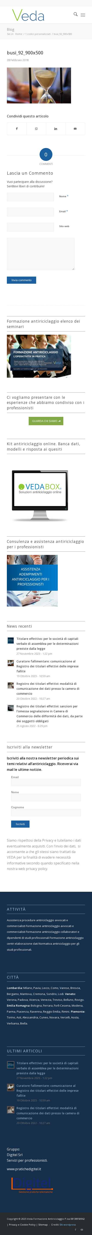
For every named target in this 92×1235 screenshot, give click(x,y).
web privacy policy (32, 868)
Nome (63, 196)
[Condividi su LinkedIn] (55, 129)
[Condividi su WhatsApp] (36, 129)
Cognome (17, 807)
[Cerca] (73, 14)
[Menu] (83, 15)
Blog (10, 29)
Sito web (64, 226)
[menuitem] (73, 14)
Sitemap (43, 1224)
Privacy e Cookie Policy (22, 1224)
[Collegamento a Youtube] (82, 1229)
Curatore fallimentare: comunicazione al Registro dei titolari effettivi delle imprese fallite (47, 666)
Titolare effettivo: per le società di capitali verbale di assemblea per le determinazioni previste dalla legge (47, 644)
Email (63, 211)
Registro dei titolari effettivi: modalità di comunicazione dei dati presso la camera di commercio (47, 689)
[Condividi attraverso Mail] (75, 129)
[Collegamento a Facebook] (75, 1229)
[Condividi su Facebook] (17, 129)
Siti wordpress (67, 1224)
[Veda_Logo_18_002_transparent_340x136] (38, 14)
